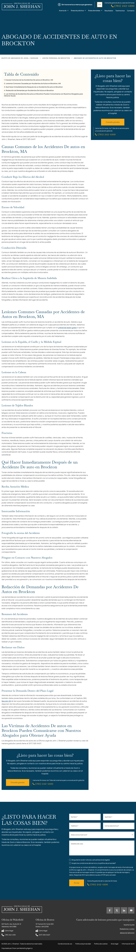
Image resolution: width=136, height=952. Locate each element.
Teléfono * (74, 826)
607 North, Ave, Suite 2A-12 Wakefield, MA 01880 (11, 925)
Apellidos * (108, 817)
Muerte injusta (129, 925)
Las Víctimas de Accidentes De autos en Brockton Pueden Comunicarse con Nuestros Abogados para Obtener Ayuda (43, 95)
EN (99, 4)
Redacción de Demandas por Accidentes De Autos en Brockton (30, 90)
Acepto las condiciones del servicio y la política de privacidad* (94, 863)
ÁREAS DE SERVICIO (127, 933)
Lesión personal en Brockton (56, 58)
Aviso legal (114, 944)
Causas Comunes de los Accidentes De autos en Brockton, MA (29, 80)
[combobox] (101, 835)
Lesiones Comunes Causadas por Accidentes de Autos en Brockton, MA (33, 83)
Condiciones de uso (65, 944)
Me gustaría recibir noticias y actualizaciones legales (91, 860)
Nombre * (74, 817)
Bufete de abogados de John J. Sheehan (20, 58)
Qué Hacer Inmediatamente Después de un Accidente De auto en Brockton (34, 87)
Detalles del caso (77, 844)
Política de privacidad (83, 944)
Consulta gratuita (17, 782)
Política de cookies (101, 944)
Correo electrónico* (112, 826)
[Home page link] (24, 7)
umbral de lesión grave (67, 327)
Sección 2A (6, 701)
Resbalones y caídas (127, 929)
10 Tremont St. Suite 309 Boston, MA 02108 (45, 925)
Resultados (109, 11)
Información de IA (128, 944)
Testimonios (120, 11)
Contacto (130, 11)
